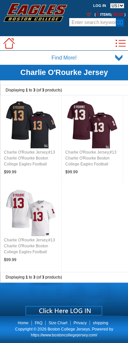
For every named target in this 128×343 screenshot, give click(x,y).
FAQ (38, 323)
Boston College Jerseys (69, 329)
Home (23, 323)
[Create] (63, 308)
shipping (100, 323)
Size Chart (58, 323)
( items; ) (110, 14)
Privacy (80, 323)
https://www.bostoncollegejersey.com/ (64, 335)
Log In (99, 6)
